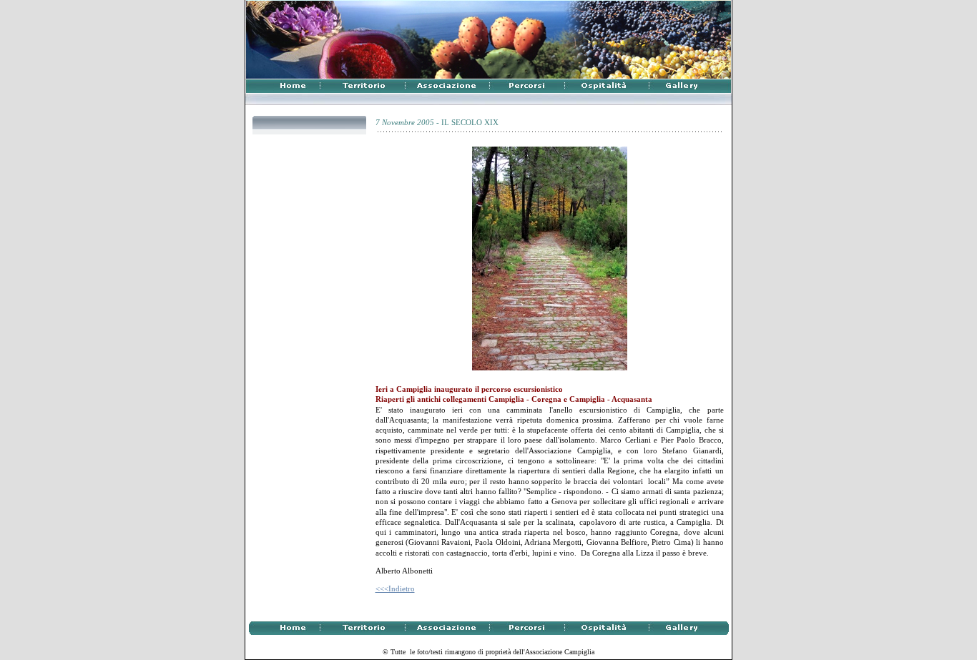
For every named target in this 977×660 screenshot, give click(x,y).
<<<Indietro (395, 588)
